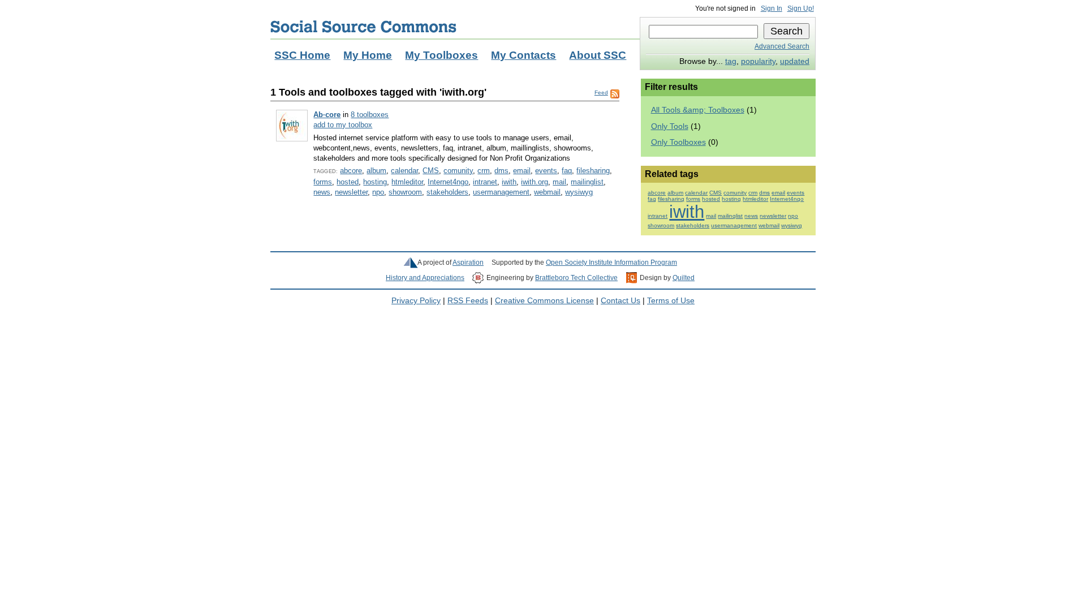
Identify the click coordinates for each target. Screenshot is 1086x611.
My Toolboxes (441, 55)
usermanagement (501, 192)
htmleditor (407, 182)
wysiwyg (579, 192)
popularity (758, 61)
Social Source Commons (363, 26)
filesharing (593, 170)
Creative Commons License (544, 300)
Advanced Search (782, 46)
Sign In (771, 8)
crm (483, 170)
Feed (601, 92)
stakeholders (447, 192)
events (546, 170)
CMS (431, 170)
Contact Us (620, 300)
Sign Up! (800, 8)
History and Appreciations (425, 278)
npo (378, 192)
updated (794, 61)
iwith (509, 182)
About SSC (597, 55)
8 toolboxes (370, 114)
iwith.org (534, 182)
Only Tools (669, 126)
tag (730, 61)
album (376, 170)
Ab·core (327, 114)
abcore (351, 170)
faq (567, 170)
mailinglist (587, 182)
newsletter (351, 192)
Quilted (684, 278)
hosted (348, 182)
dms (501, 170)
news (321, 192)
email (522, 170)
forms (322, 182)
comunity (458, 170)
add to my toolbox (342, 125)
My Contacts (523, 55)
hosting (375, 182)
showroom (405, 192)
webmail (547, 192)
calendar (404, 170)
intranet (485, 182)
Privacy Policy (416, 300)
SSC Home (302, 55)
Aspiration (468, 262)
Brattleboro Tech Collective (576, 278)
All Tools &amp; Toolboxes (697, 110)
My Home (367, 55)
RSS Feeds (467, 300)
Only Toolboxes (678, 142)
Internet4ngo (448, 182)
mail (559, 182)
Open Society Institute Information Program (611, 262)
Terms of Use (671, 300)
